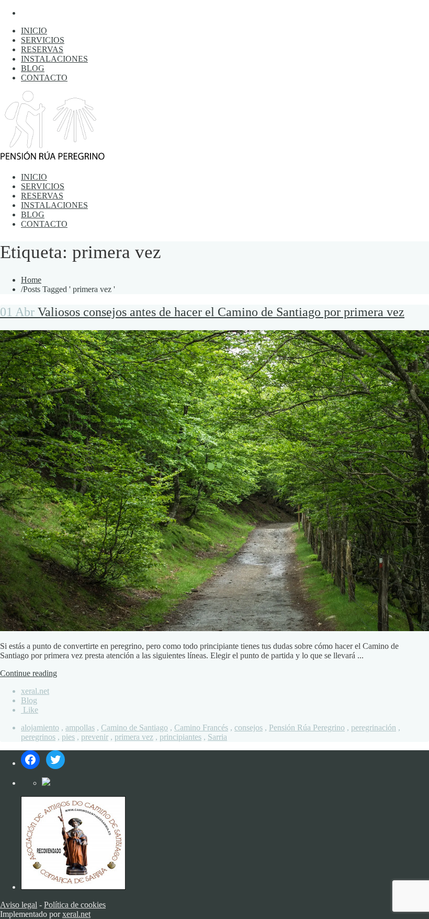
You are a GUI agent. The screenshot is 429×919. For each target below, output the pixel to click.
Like (29, 709)
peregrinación (373, 727)
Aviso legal (18, 904)
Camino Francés (201, 727)
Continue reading (28, 673)
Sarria (217, 736)
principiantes (180, 736)
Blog (29, 700)
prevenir (94, 736)
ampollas (80, 727)
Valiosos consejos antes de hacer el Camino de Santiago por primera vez (202, 312)
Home (31, 279)
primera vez (134, 736)
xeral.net (35, 691)
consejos (248, 727)
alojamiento (40, 727)
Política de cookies (75, 904)
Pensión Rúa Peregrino (307, 727)
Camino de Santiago (134, 727)
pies (68, 736)
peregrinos (38, 736)
